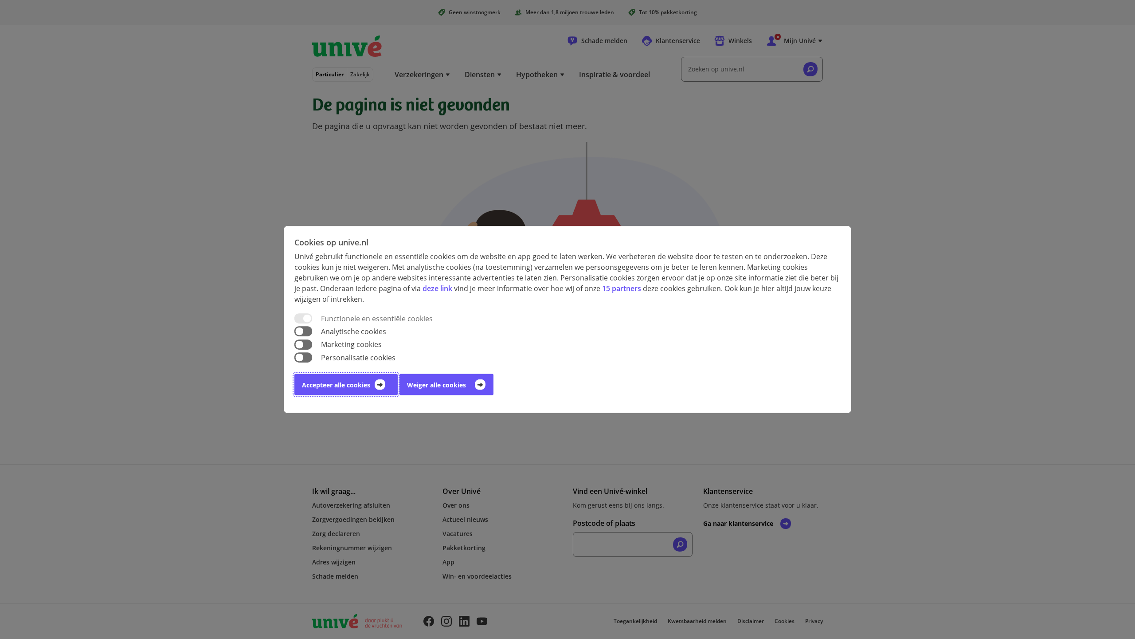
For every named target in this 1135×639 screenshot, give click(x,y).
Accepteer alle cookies (336, 384)
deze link (437, 288)
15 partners (621, 288)
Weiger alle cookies (436, 384)
